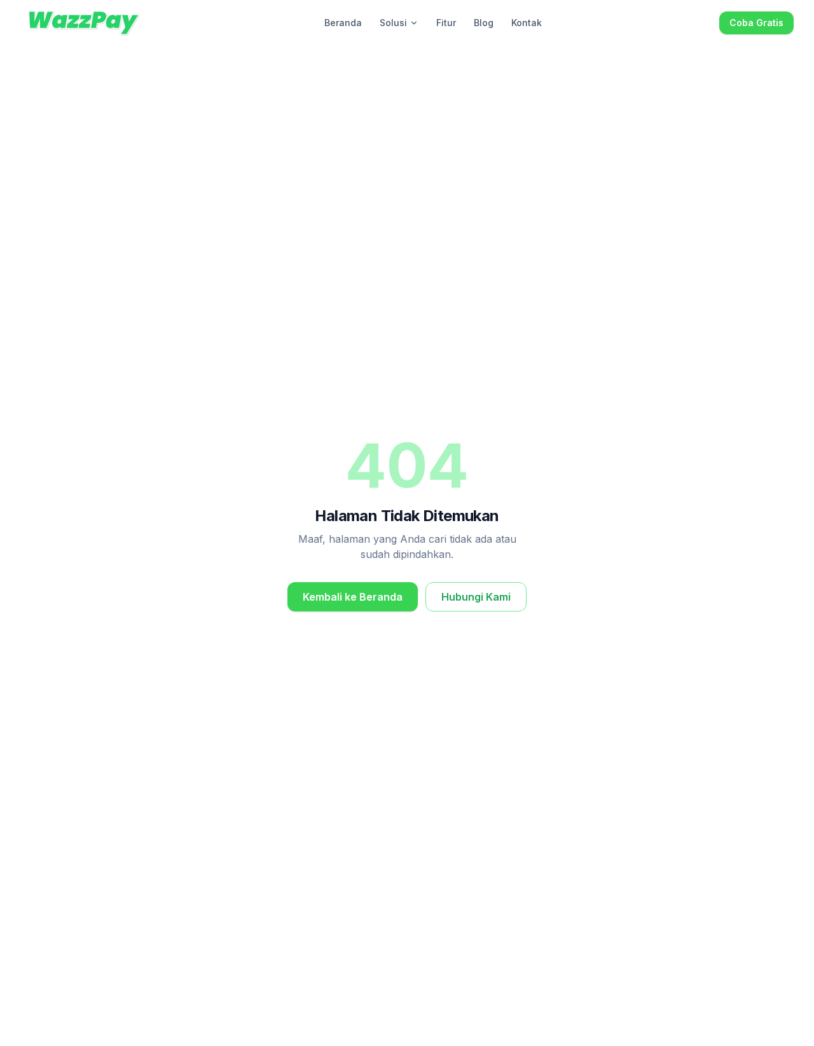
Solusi (393, 22)
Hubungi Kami (476, 596)
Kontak (526, 22)
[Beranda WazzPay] (83, 23)
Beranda (343, 22)
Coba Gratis (756, 22)
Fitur (446, 22)
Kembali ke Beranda (353, 596)
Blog (483, 22)
